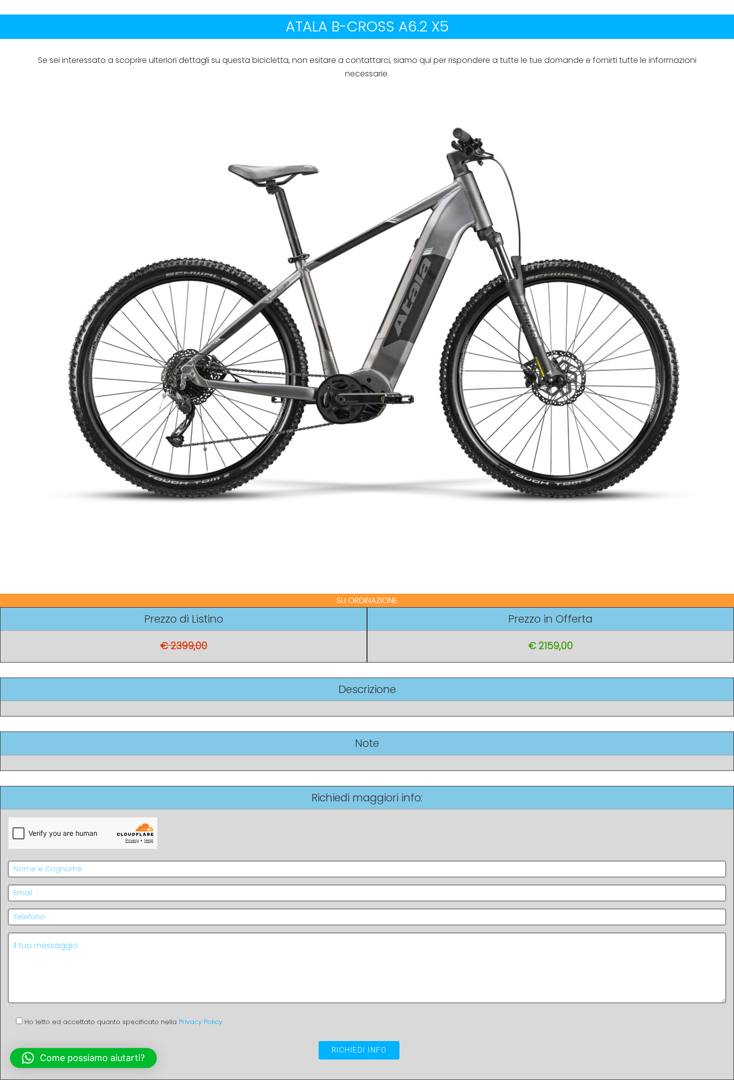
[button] (83, 1058)
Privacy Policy (200, 1022)
